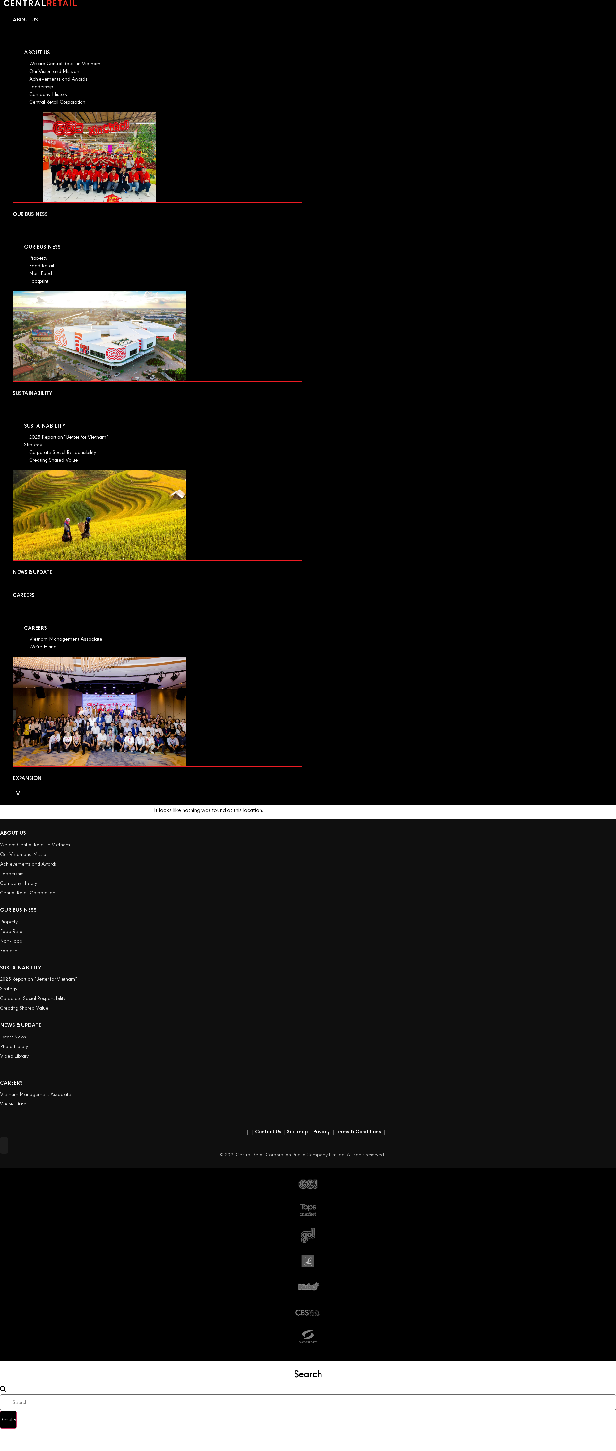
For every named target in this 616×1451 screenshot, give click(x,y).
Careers (35, 628)
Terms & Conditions (360, 1132)
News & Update (20, 1025)
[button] (4, 1145)
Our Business (42, 247)
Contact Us (268, 1132)
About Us (37, 52)
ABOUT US (13, 833)
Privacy (323, 1132)
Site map (297, 1132)
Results (8, 1419)
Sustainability (44, 426)
